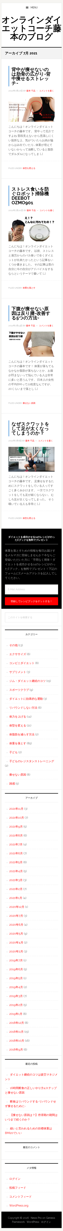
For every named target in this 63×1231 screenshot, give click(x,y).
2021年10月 (16, 817)
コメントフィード (20, 1196)
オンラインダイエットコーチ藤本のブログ (32, 28)
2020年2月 (16, 951)
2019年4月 (16, 987)
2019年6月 (16, 969)
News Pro (36, 1217)
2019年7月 (16, 960)
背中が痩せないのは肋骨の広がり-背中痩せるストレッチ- (31, 76)
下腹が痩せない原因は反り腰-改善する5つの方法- (31, 313)
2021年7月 (16, 844)
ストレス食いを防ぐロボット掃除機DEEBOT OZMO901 (30, 195)
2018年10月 (16, 1040)
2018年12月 (16, 1022)
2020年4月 (16, 942)
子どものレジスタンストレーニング (31, 761)
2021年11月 (16, 808)
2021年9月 (16, 826)
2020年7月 (16, 915)
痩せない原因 (29, 403)
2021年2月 (16, 889)
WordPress (33, 1222)
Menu (34, 7)
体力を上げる (17, 716)
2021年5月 (16, 862)
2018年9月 (16, 1049)
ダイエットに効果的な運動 (26, 698)
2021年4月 (16, 871)
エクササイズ (17, 654)
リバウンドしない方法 (23, 707)
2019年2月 (16, 1005)
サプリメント (17, 672)
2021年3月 (16, 880)
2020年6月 (16, 924)
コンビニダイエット (21, 663)
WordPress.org (18, 1205)
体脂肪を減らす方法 (21, 734)
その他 (13, 645)
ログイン (14, 1178)
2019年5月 (16, 978)
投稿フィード (17, 1187)
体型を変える (29, 168)
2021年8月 (16, 835)
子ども (13, 752)
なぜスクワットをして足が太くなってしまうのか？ (30, 428)
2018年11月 (16, 1031)
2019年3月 (16, 996)
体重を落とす (29, 288)
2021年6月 (16, 853)
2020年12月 (16, 907)
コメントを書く (46, 91)
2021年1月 (15, 898)
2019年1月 (15, 1014)
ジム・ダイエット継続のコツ (27, 681)
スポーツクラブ (19, 689)
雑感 (12, 783)
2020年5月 (16, 933)
